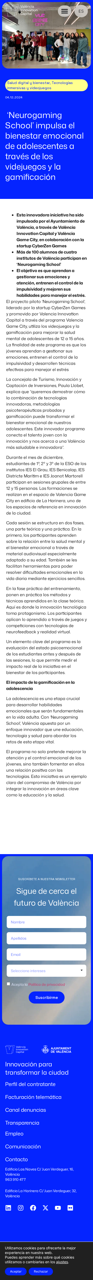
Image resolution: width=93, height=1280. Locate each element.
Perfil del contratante (30, 1084)
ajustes (62, 1262)
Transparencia (22, 1122)
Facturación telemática (33, 1096)
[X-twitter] (45, 1208)
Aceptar (15, 1271)
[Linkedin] (8, 1208)
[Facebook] (33, 1208)
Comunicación (23, 1146)
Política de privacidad (46, 984)
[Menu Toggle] (64, 11)
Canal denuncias (25, 1109)
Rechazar (41, 1271)
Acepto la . (38, 984)
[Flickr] (70, 1208)
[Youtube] (58, 1208)
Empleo (14, 1133)
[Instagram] (21, 1208)
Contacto (16, 1159)
